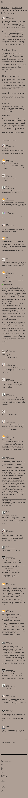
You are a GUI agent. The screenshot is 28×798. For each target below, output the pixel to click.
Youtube (3, 787)
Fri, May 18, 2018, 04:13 (10, 458)
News (2, 778)
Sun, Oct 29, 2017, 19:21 (10, 161)
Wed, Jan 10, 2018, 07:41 (10, 225)
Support (2, 781)
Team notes (3, 779)
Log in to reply (23, 739)
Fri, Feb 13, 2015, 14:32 (10, 18)
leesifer (8, 212)
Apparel (2, 772)
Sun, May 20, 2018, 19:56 (10, 584)
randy (7, 17)
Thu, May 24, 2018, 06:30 (10, 671)
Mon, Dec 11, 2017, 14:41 (10, 200)
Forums (5, 7)
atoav (7, 258)
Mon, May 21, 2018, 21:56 (10, 611)
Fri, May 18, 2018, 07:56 (10, 531)
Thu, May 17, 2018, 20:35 (10, 437)
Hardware (17, 7)
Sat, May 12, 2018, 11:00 (10, 395)
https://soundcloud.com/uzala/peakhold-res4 (13, 473)
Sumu (2, 769)
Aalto (2, 764)
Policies (2, 783)
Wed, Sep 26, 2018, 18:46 (10, 696)
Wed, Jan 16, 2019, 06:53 (10, 711)
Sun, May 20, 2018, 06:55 (10, 558)
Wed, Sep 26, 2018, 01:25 (10, 686)
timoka (7, 187)
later (7, 175)
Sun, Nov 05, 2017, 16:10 (10, 176)
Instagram (3, 786)
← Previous (4, 140)
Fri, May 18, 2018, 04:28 (10, 513)
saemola (8, 350)
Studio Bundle (4, 771)
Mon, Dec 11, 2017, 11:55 (10, 188)
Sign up (2, 791)
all (6, 410)
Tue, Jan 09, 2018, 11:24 (10, 213)
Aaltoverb (3, 766)
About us (3, 775)
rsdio (7, 160)
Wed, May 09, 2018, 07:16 (10, 380)
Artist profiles (4, 776)
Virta (2, 768)
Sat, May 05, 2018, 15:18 (10, 273)
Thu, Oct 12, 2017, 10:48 (10, 146)
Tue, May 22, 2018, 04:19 (10, 643)
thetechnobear (9, 557)
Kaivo (2, 767)
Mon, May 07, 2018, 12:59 (10, 365)
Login (2, 790)
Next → (14, 140)
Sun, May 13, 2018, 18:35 (10, 422)
